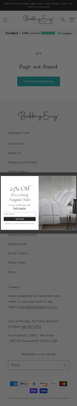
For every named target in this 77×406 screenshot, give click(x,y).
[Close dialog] (74, 178)
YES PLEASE (19, 219)
